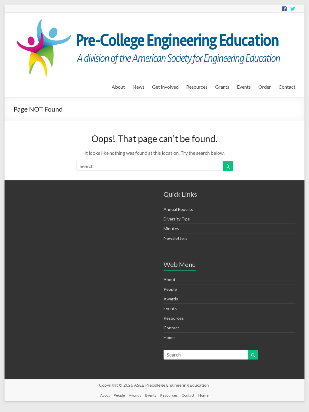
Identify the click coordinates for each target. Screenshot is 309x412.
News (138, 87)
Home (169, 337)
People (170, 289)
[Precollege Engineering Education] (147, 20)
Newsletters (175, 238)
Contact (287, 87)
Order (264, 87)
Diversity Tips (177, 218)
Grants (222, 87)
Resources (197, 87)
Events (244, 87)
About (118, 87)
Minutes (171, 228)
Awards (171, 298)
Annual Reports (178, 209)
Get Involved (165, 87)
